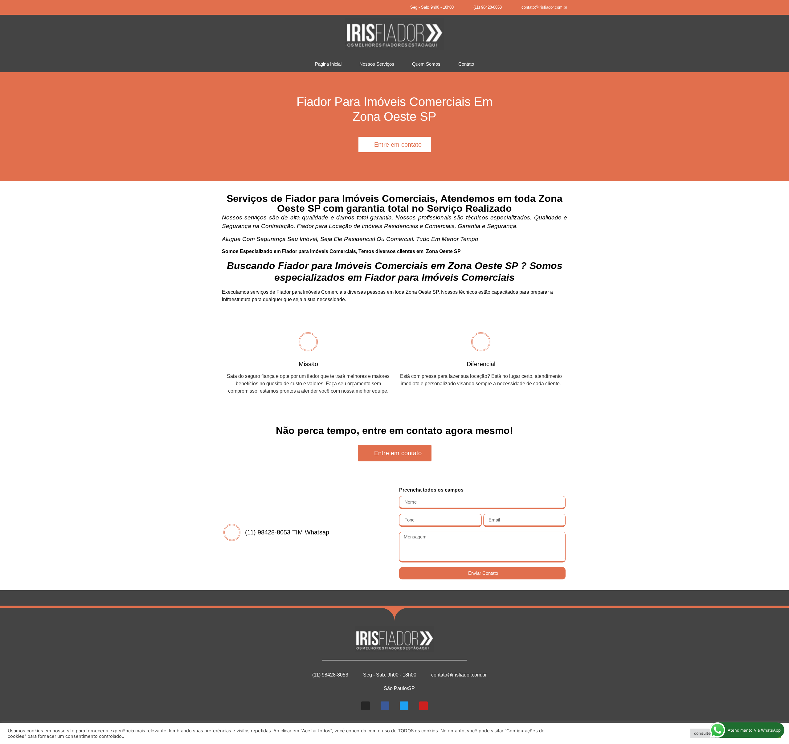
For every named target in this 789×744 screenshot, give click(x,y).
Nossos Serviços (376, 64)
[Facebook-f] (243, 7)
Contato (466, 64)
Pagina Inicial (328, 64)
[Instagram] (229, 7)
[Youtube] (272, 7)
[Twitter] (258, 7)
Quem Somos (426, 64)
